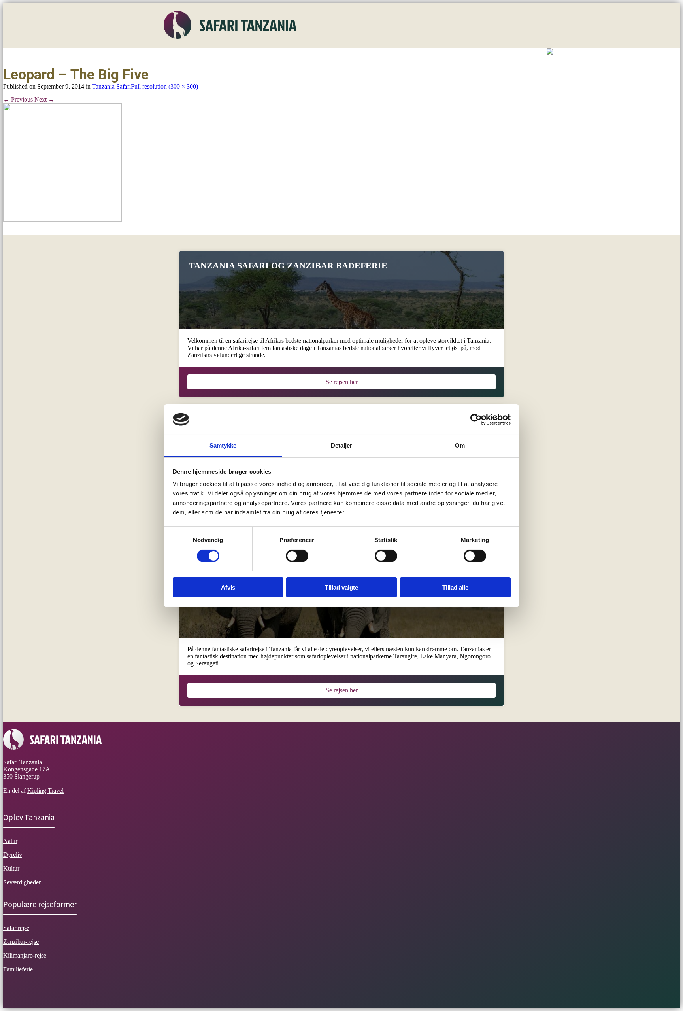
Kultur (280, 57)
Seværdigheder (319, 57)
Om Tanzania (186, 57)
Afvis (228, 587)
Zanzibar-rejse (21, 941)
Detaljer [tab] (342, 445)
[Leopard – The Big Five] (62, 219)
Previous (18, 99)
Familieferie (18, 969)
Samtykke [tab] (223, 445)
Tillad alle (455, 587)
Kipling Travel (45, 790)
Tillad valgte (341, 587)
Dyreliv (250, 57)
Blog (407, 57)
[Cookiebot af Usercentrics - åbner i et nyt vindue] (476, 419)
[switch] (297, 556)
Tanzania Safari (111, 86)
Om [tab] (460, 445)
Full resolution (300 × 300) (164, 86)
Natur (222, 57)
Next (44, 99)
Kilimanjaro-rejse (24, 955)
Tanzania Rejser (369, 57)
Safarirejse (16, 927)
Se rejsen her (342, 381)
